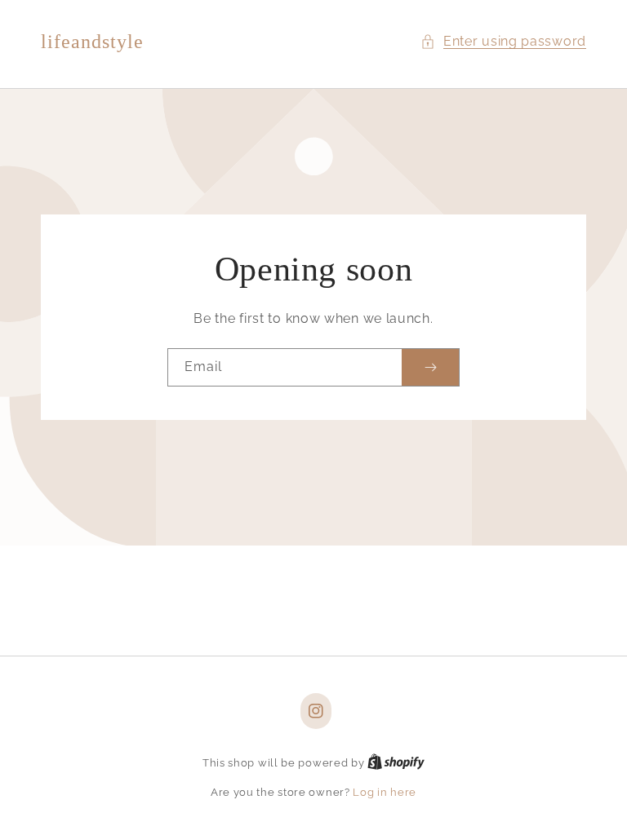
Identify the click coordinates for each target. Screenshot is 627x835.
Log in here (384, 792)
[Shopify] (396, 763)
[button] (503, 42)
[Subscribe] (430, 367)
